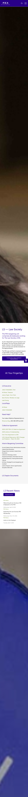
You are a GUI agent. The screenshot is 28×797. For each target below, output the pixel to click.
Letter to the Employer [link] (9, 520)
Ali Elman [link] (4, 407)
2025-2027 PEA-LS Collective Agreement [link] (13, 429)
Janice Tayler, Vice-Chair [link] (9, 395)
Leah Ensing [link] (5, 400)
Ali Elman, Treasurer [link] (7, 392)
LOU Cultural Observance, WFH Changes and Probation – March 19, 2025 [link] (13, 438)
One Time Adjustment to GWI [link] (10, 434)
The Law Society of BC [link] (12, 338)
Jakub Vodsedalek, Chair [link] (8, 389)
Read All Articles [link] (9, 494)
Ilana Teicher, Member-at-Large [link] (10, 397)
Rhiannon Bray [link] (6, 421)
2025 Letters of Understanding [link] (10, 432)
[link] (26, 361)
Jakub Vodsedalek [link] (7, 410)
